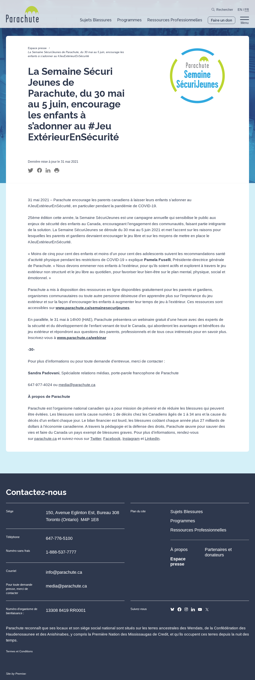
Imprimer (56, 170)
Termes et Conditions (19, 651)
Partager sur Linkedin (48, 170)
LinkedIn (152, 439)
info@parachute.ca (64, 572)
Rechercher (224, 9)
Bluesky (172, 609)
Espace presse (37, 48)
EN (240, 9)
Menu (245, 23)
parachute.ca (45, 439)
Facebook (112, 439)
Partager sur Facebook (39, 170)
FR (247, 9)
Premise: (20, 673)
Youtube (200, 609)
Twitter (95, 439)
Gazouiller (30, 170)
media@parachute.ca (77, 385)
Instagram (131, 439)
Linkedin (193, 609)
